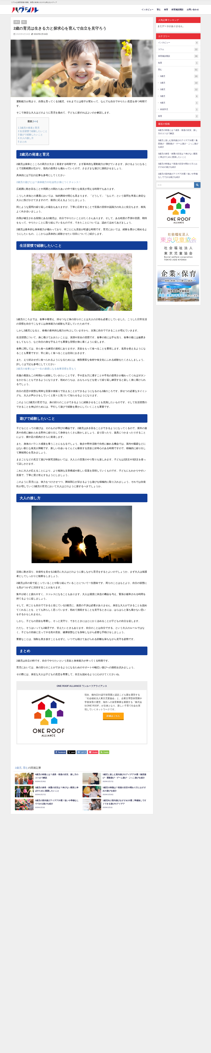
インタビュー (147, 9)
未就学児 (178, 109)
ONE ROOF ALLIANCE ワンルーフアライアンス (82, 686)
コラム (177, 49)
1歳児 (178, 83)
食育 (166, 9)
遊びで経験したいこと (30, 134)
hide (35, 121)
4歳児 (178, 103)
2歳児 (16, 22)
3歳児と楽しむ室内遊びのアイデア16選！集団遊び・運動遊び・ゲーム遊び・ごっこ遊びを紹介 (178, 143)
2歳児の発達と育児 (28, 127)
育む (159, 9)
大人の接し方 (26, 138)
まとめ (22, 141)
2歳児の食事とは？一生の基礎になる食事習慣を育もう (46, 368)
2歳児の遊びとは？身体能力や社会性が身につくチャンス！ (48, 182)
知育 (177, 63)
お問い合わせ (193, 9)
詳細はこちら (113, 716)
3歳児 (178, 96)
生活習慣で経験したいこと (32, 131)
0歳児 (178, 76)
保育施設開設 (177, 9)
